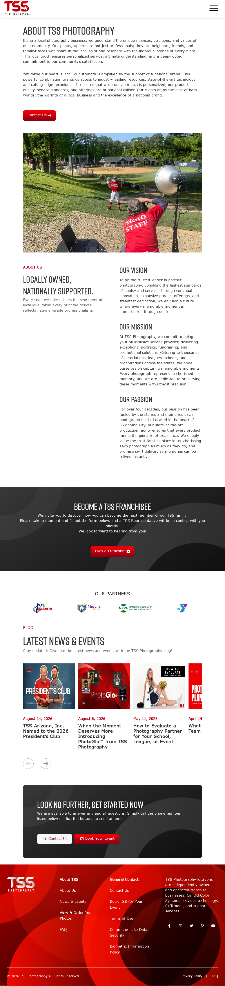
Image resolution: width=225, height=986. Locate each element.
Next (46, 763)
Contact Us (37, 115)
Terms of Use (121, 918)
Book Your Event (99, 838)
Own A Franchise (110, 551)
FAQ (63, 929)
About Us (68, 890)
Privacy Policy (192, 976)
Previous (28, 763)
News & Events (73, 901)
